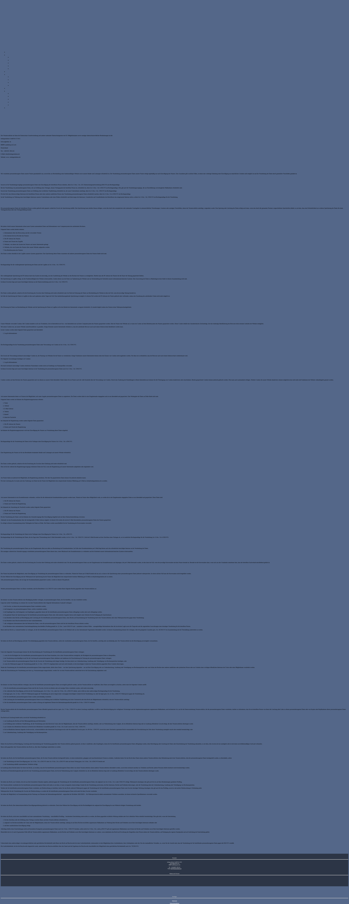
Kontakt (12, 60)
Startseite (9, 52)
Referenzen (9, 88)
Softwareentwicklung (16, 77)
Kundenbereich (10, 108)
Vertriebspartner (14, 105)
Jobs (11, 93)
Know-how (9, 71)
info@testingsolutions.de (176, 868)
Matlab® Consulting (16, 79)
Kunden (12, 57)
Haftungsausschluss (15, 66)
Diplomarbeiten (14, 96)
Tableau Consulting (15, 85)
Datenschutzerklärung (16, 68)
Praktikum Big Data (15, 102)
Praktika (12, 99)
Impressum (13, 63)
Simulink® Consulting (16, 82)
